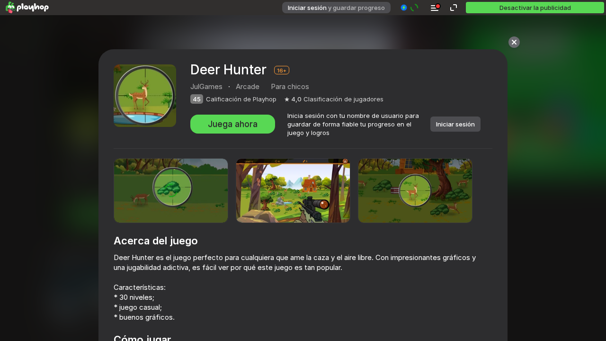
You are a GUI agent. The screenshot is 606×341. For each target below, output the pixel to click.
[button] (409, 7)
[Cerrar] (514, 42)
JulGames (206, 86)
